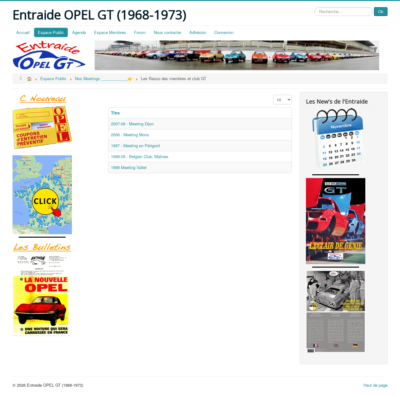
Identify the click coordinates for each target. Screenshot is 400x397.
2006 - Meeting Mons (130, 135)
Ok (380, 11)
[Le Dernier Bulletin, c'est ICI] (56, 99)
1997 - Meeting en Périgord (135, 145)
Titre (115, 113)
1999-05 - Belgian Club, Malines (139, 156)
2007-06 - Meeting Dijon (132, 124)
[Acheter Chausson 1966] (343, 311)
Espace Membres (110, 32)
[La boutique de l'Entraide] (56, 127)
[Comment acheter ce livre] (56, 194)
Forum (140, 32)
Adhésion (197, 32)
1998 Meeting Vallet (129, 167)
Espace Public (51, 32)
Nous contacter (167, 32)
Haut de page (375, 385)
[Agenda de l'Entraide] (343, 140)
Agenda (79, 32)
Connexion (223, 32)
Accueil (23, 32)
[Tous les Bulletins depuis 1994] (56, 295)
